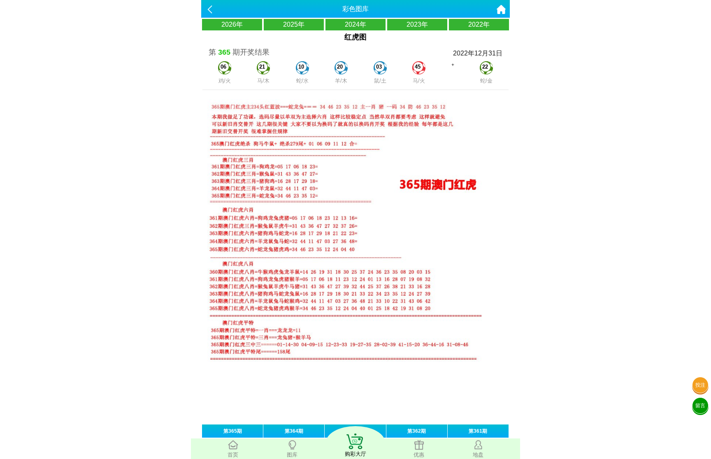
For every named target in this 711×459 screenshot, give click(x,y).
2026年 (232, 24)
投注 (700, 385)
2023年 (417, 24)
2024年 (355, 24)
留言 (700, 405)
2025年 (293, 24)
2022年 (479, 24)
